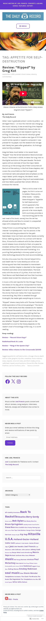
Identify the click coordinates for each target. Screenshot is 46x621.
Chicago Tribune (33, 356)
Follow (10, 443)
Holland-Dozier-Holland (26, 539)
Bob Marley (27, 521)
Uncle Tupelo (8, 582)
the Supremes (15, 579)
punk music (16, 566)
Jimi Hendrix (19, 547)
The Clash (25, 576)
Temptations (9, 576)
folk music (8, 530)
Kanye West (16, 552)
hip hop (23, 534)
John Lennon (26, 549)
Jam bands (25, 543)
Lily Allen (21, 358)
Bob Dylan (18, 520)
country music (27, 524)
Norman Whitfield (27, 559)
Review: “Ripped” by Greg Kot (18, 69)
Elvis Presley (28, 527)
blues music (8, 521)
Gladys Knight (16, 534)
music (9, 559)
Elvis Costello (19, 527)
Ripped (12, 363)
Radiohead (5, 363)
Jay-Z (7, 547)
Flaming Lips (36, 527)
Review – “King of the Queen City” (15, 346)
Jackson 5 (18, 543)
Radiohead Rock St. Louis (12, 341)
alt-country (9, 512)
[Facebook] (7, 381)
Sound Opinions (20, 363)
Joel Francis (20, 402)
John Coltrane (16, 549)
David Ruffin (35, 524)
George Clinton (30, 530)
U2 (40, 579)
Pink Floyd (26, 563)
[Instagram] (18, 381)
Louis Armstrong (26, 552)
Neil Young (17, 559)
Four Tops (14, 530)
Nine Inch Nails (18, 361)
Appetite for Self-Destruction (17, 356)
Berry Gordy (32, 516)
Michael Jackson (16, 555)
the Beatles (17, 576)
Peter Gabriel (19, 563)
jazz (12, 546)
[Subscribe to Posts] (6, 599)
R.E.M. (21, 566)
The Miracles (33, 576)
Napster (9, 361)
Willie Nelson (22, 582)
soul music (12, 572)
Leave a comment (33, 366)
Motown (32, 555)
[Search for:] (23, 478)
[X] (13, 381)
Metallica (27, 358)
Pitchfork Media (29, 361)
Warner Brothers (15, 366)
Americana (16, 512)
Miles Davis (25, 555)
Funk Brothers (22, 530)
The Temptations (27, 579)
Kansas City (8, 552)
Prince (37, 361)
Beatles (22, 517)
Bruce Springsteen (14, 524)
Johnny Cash (35, 549)
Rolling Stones (13, 569)
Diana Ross (10, 527)
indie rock (10, 543)
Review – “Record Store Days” (14, 337)
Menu (24, 26)
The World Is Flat (32, 363)
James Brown (34, 543)
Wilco (23, 366)
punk (10, 566)
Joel (6, 462)
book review (26, 74)
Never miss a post (13, 423)
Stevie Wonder (31, 573)
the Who (35, 579)
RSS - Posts (13, 599)
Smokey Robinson (28, 569)
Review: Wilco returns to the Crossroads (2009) (21, 350)
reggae (34, 566)
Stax (21, 573)
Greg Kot (15, 358)
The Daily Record (12, 465)
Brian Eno (33, 521)
